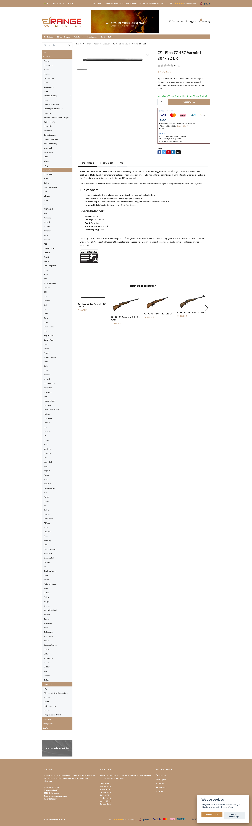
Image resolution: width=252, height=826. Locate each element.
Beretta (46, 261)
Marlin (46, 479)
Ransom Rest (48, 519)
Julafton (46, 728)
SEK (69, 3)
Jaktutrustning (49, 87)
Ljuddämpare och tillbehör (53, 109)
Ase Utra (47, 240)
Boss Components (50, 266)
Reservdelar (48, 126)
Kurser (46, 100)
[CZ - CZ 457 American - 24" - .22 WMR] (126, 304)
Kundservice (47, 684)
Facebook (162, 775)
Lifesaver (47, 196)
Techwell (47, 614)
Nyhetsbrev (78, 37)
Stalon (46, 593)
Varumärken (47, 170)
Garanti (46, 710)
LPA (45, 457)
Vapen (46, 157)
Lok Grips (47, 453)
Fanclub (47, 74)
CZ (45, 309)
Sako (46, 545)
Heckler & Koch (49, 401)
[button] (206, 308)
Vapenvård (48, 148)
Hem (44, 52)
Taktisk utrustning (50, 144)
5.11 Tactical (48, 209)
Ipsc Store (47, 431)
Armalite (47, 226)
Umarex (47, 649)
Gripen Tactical (49, 383)
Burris (46, 274)
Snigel (46, 575)
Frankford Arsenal (50, 357)
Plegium (47, 514)
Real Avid (47, 532)
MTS (45, 492)
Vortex (46, 662)
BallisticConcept (50, 248)
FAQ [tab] (122, 163)
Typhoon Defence (50, 645)
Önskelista (48, 37)
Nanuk (46, 497)
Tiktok (160, 791)
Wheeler (47, 676)
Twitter (161, 783)
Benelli (46, 257)
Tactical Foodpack (50, 610)
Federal (46, 348)
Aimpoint (47, 218)
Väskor (46, 161)
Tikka (46, 628)
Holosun (47, 414)
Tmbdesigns (48, 632)
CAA (45, 279)
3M (45, 205)
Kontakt (47, 697)
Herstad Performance (51, 410)
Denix (46, 314)
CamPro (47, 288)
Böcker (46, 69)
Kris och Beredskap (50, 96)
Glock (46, 370)
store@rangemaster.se (58, 796)
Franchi (46, 353)
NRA (45, 505)
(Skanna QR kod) (182, 126)
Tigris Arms (48, 623)
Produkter (46, 56)
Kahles (46, 440)
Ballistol (47, 253)
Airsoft (46, 61)
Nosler (46, 200)
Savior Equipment (50, 549)
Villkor (46, 702)
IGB (45, 427)
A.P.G (46, 235)
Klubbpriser (92, 37)
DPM (45, 331)
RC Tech (47, 523)
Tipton (46, 680)
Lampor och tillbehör (51, 104)
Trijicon (46, 641)
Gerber (46, 366)
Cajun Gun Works (50, 283)
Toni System (48, 636)
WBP (45, 671)
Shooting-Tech (49, 558)
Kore (45, 444)
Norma (46, 501)
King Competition (50, 187)
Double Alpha (49, 327)
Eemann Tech (49, 340)
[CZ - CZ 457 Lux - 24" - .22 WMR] (192, 301)
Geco (46, 362)
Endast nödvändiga (234, 816)
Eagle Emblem (49, 335)
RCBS (46, 527)
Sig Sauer (47, 562)
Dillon (46, 322)
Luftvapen (47, 113)
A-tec (46, 213)
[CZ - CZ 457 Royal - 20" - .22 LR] (159, 302)
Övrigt (46, 165)
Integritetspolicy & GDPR (52, 715)
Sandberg (47, 540)
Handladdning (49, 78)
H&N (45, 396)
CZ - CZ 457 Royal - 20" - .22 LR (158, 313)
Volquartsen (48, 658)
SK (45, 567)
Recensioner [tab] (106, 163)
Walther (46, 667)
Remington (48, 178)
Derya (46, 318)
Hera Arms (47, 405)
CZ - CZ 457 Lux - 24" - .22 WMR (191, 312)
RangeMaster (48, 174)
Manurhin (47, 484)
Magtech (47, 471)
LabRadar (47, 449)
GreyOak (47, 379)
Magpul (46, 466)
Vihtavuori (47, 654)
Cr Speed (47, 301)
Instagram (162, 779)
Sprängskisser (47, 724)
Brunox (46, 270)
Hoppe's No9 (48, 418)
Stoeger (46, 601)
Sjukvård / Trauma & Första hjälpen (56, 117)
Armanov (47, 231)
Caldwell (47, 222)
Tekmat (46, 619)
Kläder (46, 91)
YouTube (162, 787)
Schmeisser (48, 553)
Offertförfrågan (63, 37)
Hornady (47, 423)
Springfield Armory (50, 584)
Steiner (46, 597)
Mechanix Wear (49, 488)
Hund (46, 83)
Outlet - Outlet (107, 37)
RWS (45, 192)
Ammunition (48, 65)
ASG (45, 244)
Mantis (46, 475)
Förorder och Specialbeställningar (56, 693)
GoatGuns (47, 375)
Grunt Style (48, 388)
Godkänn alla (212, 815)
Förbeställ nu (189, 102)
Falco (46, 344)
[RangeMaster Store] (62, 21)
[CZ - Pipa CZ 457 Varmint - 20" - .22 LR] (93, 297)
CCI (45, 292)
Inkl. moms (57, 3)
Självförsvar (48, 131)
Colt (45, 296)
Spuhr (46, 588)
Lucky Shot (48, 462)
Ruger (46, 536)
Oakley (46, 183)
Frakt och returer (50, 706)
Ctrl (45, 305)
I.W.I (45, 436)
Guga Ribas (48, 392)
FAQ (45, 689)
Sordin (46, 580)
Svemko (47, 606)
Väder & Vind (48, 152)
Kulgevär (106, 44)
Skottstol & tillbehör (51, 139)
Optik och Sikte (49, 122)
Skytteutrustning (50, 135)
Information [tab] (87, 163)
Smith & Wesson (50, 571)
